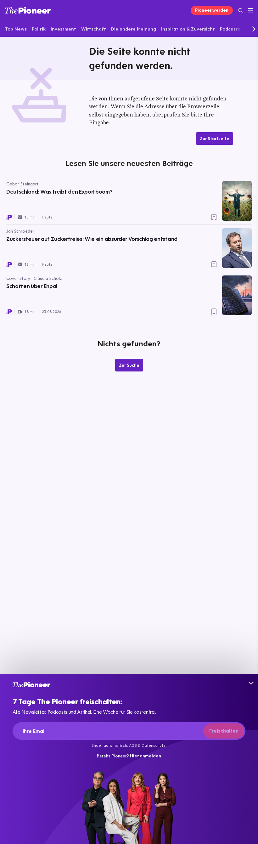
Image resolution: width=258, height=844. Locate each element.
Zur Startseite (214, 138)
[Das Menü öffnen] (250, 10)
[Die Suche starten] (240, 10)
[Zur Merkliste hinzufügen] (214, 217)
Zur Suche (129, 365)
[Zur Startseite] (28, 10)
